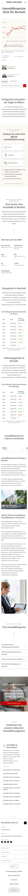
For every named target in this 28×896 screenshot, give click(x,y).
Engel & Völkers (5, 848)
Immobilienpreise (5, 852)
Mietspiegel (4, 856)
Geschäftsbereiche (6, 860)
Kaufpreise (4, 81)
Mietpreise (13, 81)
